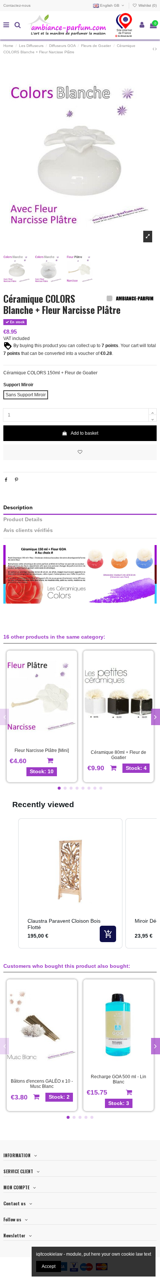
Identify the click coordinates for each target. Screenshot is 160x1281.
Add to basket (84, 433)
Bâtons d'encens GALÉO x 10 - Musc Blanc (42, 1084)
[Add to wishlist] (80, 452)
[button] (59, 788)
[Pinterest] (16, 479)
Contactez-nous (17, 5)
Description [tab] (18, 507)
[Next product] (156, 48)
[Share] (6, 479)
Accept (48, 1266)
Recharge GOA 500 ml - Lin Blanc (118, 1079)
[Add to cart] (108, 934)
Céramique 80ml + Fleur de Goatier (118, 755)
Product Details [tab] (22, 519)
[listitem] (70, 883)
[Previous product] (154, 48)
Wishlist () (147, 5)
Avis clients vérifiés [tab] (28, 530)
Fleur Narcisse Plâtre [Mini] (42, 750)
